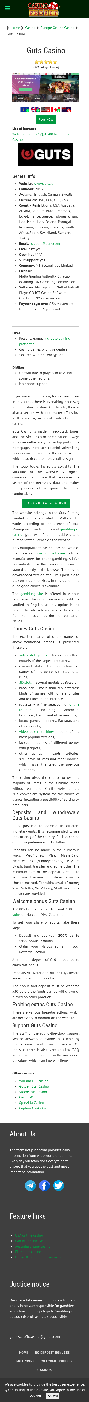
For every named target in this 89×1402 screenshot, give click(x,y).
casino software (51, 553)
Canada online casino (32, 1240)
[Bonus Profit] (44, 9)
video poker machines (37, 731)
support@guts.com (45, 243)
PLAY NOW (46, 119)
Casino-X (26, 1097)
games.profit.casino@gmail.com (35, 1336)
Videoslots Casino (33, 1091)
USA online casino (29, 1235)
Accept (53, 1395)
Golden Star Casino (34, 1086)
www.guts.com (45, 183)
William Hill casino (34, 1080)
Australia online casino (33, 1246)
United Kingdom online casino (39, 1257)
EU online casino (28, 1251)
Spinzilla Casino (31, 1102)
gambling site (31, 593)
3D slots (25, 682)
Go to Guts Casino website (46, 503)
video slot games (33, 655)
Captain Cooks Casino (36, 1108)
